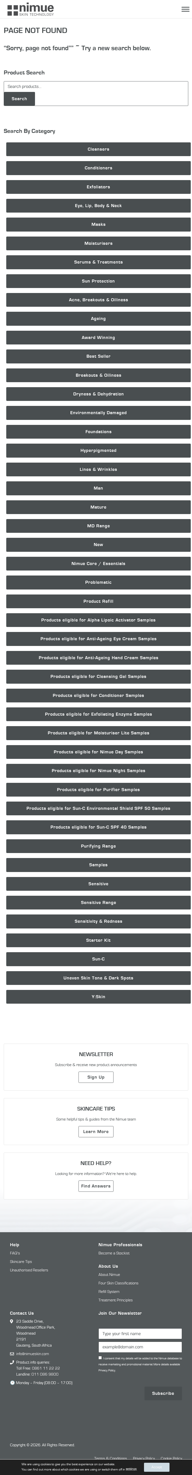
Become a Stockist (114, 1253)
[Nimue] (28, 9)
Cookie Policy (171, 1458)
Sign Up (96, 1077)
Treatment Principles (115, 1300)
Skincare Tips (21, 1261)
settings (131, 1469)
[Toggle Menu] (186, 9)
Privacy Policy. (107, 1370)
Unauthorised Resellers (29, 1270)
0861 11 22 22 (46, 1368)
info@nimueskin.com (32, 1354)
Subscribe (163, 1393)
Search (19, 98)
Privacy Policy (144, 1458)
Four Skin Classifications (118, 1283)
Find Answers (96, 1186)
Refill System (109, 1291)
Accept (157, 1467)
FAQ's (15, 1253)
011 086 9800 (45, 1374)
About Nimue (109, 1274)
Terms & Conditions (110, 1458)
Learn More (96, 1131)
